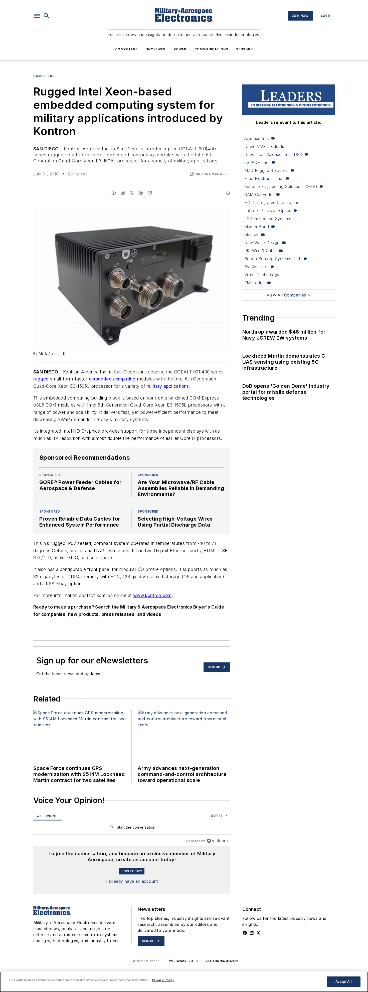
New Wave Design (262, 242)
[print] (227, 192)
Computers (126, 49)
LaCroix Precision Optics (267, 210)
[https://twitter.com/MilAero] (258, 932)
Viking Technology (262, 274)
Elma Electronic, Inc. (263, 178)
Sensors (244, 49)
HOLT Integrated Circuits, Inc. (272, 202)
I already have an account (132, 881)
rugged (41, 378)
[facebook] (113, 192)
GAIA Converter (259, 194)
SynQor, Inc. (256, 266)
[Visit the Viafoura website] (217, 841)
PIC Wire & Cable (260, 250)
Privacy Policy (163, 980)
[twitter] (131, 192)
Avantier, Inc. (256, 138)
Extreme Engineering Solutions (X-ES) (280, 186)
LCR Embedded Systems (267, 218)
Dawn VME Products (264, 146)
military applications (167, 386)
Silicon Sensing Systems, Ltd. (272, 258)
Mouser (251, 234)
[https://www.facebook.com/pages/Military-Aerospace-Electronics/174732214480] (244, 932)
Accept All (343, 981)
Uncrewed (156, 49)
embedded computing (112, 378)
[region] (131, 828)
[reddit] (140, 192)
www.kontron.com (152, 595)
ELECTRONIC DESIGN (221, 961)
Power (180, 49)
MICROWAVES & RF (183, 961)
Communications (211, 49)
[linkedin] (122, 192)
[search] (46, 16)
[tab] (47, 816)
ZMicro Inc (254, 282)
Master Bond (256, 226)
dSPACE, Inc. (257, 162)
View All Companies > (288, 294)
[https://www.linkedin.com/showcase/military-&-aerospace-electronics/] (251, 932)
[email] (149, 192)
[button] (37, 16)
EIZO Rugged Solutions (266, 170)
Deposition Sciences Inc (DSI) (273, 154)
